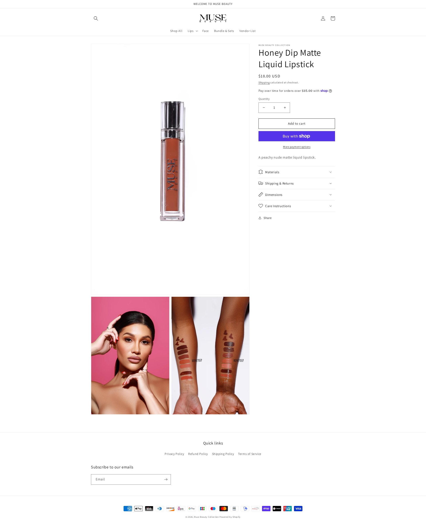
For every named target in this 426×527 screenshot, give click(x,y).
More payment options (296, 146)
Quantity (264, 99)
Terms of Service (249, 454)
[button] (96, 18)
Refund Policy (198, 454)
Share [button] (268, 218)
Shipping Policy (223, 454)
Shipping (264, 82)
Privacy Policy (174, 454)
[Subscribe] (166, 479)
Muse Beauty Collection (206, 516)
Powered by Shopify (230, 516)
